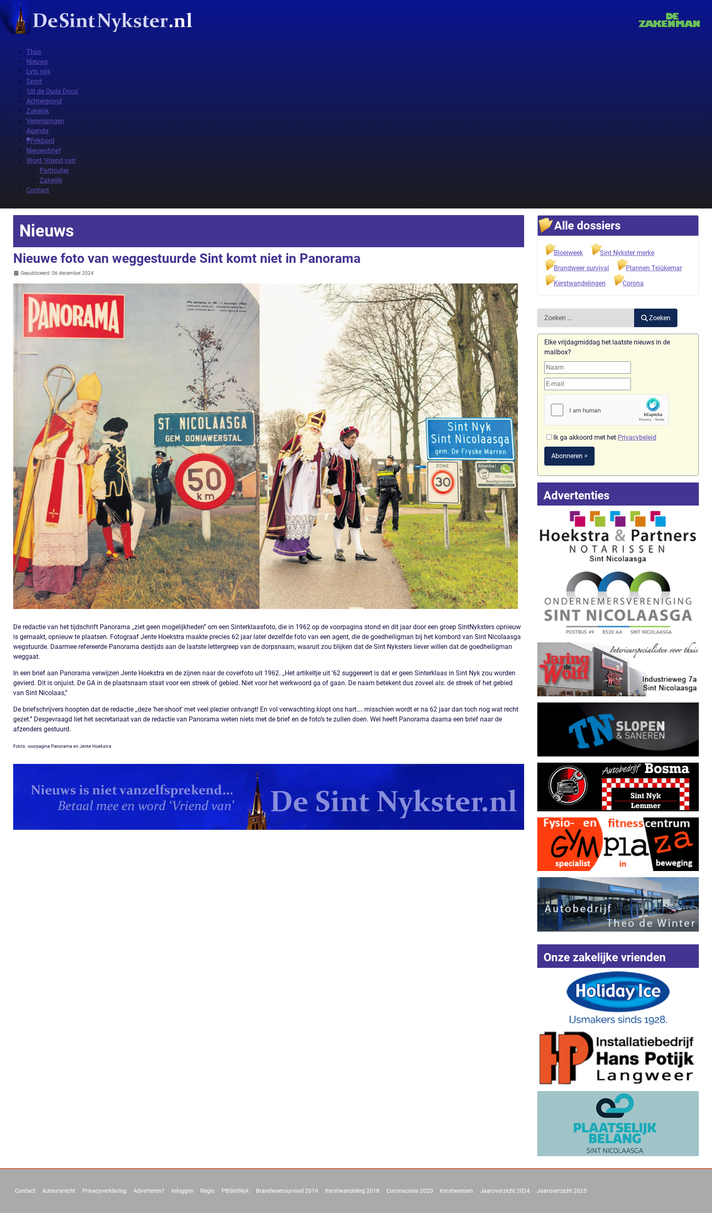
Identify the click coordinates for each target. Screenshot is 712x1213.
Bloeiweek (568, 253)
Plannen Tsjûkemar (654, 268)
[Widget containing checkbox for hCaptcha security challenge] (606, 410)
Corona (633, 283)
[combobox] (586, 318)
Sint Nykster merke (627, 253)
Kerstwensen (456, 1190)
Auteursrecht (58, 1190)
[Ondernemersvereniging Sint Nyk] (618, 602)
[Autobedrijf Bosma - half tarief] (618, 786)
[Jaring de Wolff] (618, 669)
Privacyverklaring (104, 1190)
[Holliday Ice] (618, 997)
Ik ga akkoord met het (604, 437)
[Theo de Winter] (618, 904)
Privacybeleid (637, 437)
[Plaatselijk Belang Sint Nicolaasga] (618, 1123)
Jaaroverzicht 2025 (562, 1190)
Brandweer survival (581, 268)
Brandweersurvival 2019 (287, 1190)
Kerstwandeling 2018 (352, 1190)
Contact (25, 1190)
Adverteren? (149, 1190)
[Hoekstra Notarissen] (618, 535)
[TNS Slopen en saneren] (618, 729)
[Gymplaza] (618, 844)
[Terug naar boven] (697, 1197)
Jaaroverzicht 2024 (505, 1190)
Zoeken (659, 318)
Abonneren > (569, 456)
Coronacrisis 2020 (409, 1190)
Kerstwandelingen (580, 283)
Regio (207, 1190)
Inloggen (182, 1190)
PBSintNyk (235, 1190)
